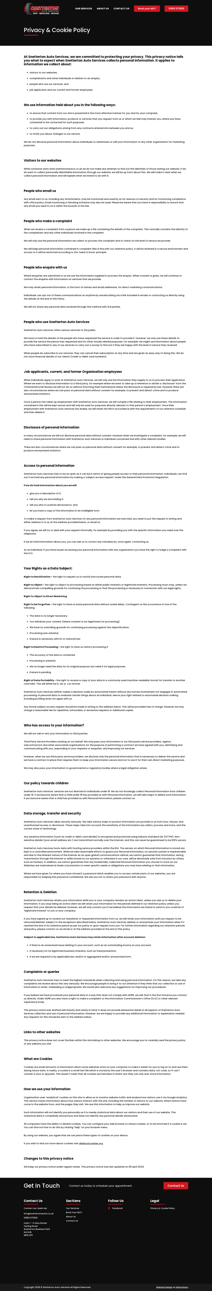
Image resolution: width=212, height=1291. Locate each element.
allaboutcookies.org (91, 1143)
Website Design (164, 1287)
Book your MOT (147, 8)
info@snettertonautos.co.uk (39, 1213)
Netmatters (182, 1287)
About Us (103, 8)
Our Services (83, 8)
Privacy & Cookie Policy (162, 1208)
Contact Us (121, 8)
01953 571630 (176, 8)
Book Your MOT (74, 1212)
